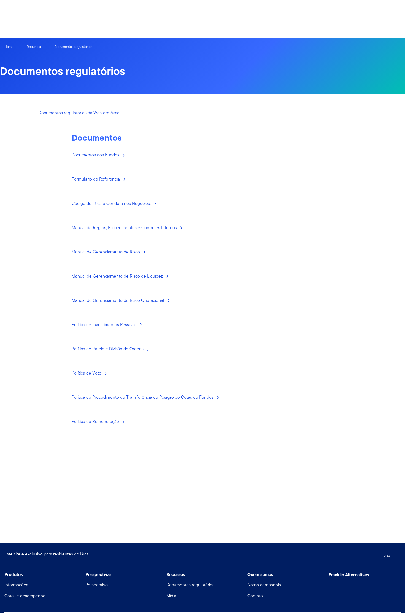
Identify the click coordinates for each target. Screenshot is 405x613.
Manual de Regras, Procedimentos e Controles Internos (125, 227)
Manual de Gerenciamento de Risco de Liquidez (118, 276)
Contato (255, 596)
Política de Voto (87, 373)
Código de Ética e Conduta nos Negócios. (112, 203)
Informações (16, 585)
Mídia (171, 596)
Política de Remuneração (96, 421)
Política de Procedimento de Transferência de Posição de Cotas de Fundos (143, 397)
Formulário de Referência (96, 179)
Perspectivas (97, 585)
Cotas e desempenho (24, 596)
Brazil (387, 555)
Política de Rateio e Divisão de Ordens (108, 349)
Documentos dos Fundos (96, 155)
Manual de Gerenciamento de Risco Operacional (118, 300)
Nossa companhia (264, 585)
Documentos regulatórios (190, 585)
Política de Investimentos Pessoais (104, 324)
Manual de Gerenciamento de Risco (106, 252)
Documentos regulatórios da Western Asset (80, 113)
